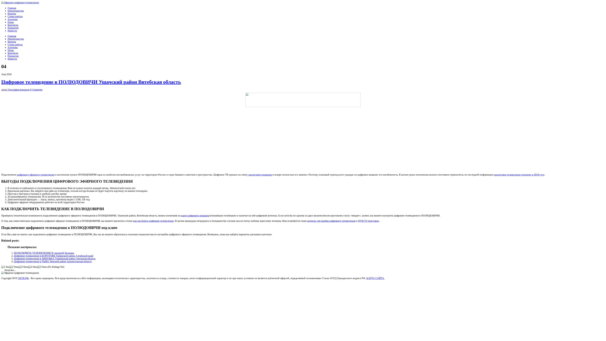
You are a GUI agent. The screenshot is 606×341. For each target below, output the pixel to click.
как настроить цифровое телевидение (153, 221)
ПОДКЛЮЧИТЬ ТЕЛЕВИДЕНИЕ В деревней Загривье (44, 253)
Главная (12, 8)
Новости (12, 30)
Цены (11, 22)
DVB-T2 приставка (368, 221)
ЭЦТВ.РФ (23, 278)
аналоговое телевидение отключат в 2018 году (519, 174)
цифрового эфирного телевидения (35, 174)
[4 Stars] (33, 267)
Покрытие (13, 28)
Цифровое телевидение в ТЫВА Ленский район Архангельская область (53, 261)
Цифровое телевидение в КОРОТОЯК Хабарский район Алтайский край (53, 255)
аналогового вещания (260, 174)
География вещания (18, 89)
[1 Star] (5, 267)
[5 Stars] (42, 267)
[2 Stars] (14, 267)
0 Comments (36, 89)
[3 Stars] (23, 267)
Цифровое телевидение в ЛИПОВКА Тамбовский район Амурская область (54, 258)
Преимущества (16, 10)
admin (4, 89)
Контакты (13, 25)
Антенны (13, 19)
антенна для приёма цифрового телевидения (331, 221)
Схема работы (15, 16)
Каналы (12, 13)
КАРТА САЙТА (375, 278)
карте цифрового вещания (195, 215)
